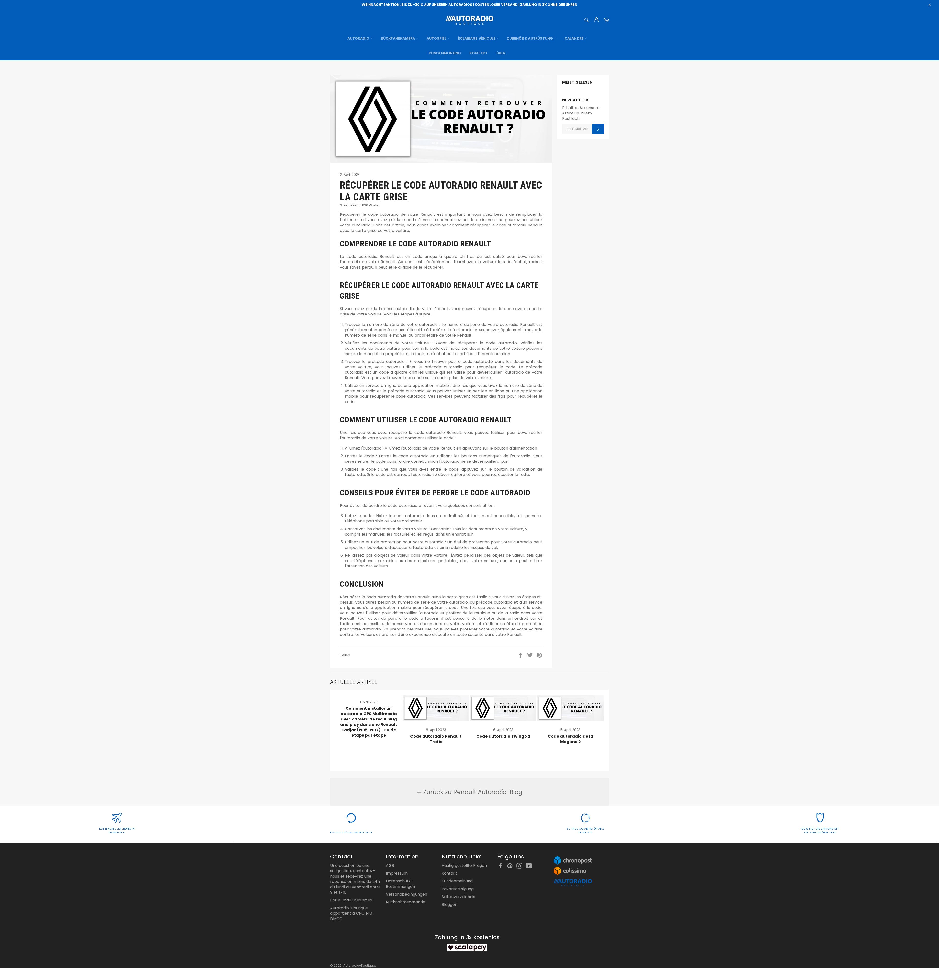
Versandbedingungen (406, 894)
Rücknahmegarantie (405, 902)
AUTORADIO (358, 38)
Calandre (575, 38)
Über (501, 53)
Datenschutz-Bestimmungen (400, 883)
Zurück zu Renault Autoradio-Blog (472, 792)
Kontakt (479, 53)
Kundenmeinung (445, 53)
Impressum (397, 873)
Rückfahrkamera (398, 38)
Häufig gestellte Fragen (464, 865)
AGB (390, 865)
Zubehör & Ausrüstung (530, 38)
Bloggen (449, 904)
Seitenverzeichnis (458, 897)
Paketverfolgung (458, 889)
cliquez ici (363, 900)
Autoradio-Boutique (359, 965)
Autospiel (437, 38)
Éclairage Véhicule (477, 38)
